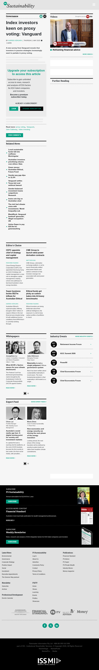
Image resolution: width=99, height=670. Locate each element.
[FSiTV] (89, 16)
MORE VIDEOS (87, 54)
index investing (24, 129)
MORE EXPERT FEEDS (38, 402)
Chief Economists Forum (70, 372)
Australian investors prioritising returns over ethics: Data (16, 162)
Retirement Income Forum (70, 344)
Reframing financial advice (66, 50)
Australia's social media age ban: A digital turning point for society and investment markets (14, 435)
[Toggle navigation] (94, 4)
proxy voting (20, 127)
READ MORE (10, 388)
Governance (12, 16)
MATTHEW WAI (30, 260)
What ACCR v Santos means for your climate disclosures (15, 367)
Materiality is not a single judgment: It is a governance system (36, 365)
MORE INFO (10, 520)
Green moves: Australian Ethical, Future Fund (15, 169)
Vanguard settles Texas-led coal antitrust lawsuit (15, 183)
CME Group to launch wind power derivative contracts (35, 252)
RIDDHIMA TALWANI (12, 263)
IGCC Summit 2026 (67, 353)
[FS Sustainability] (19, 5)
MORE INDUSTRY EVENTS (83, 336)
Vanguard (30, 127)
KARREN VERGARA (15, 40)
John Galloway (11, 129)
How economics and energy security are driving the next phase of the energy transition (36, 433)
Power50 (63, 362)
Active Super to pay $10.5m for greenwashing (16, 226)
